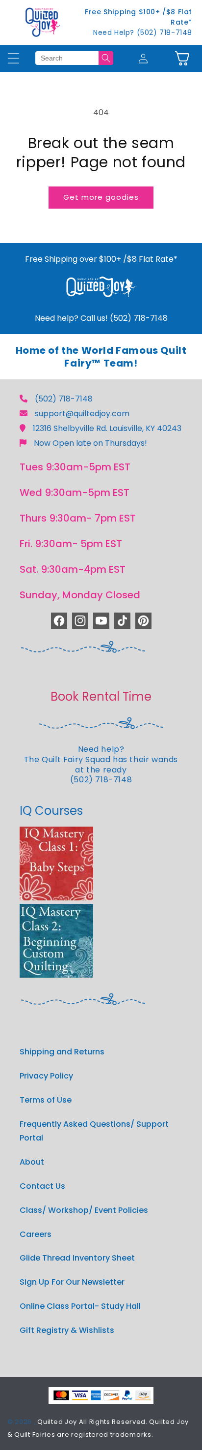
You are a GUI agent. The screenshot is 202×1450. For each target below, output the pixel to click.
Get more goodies (101, 197)
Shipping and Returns (62, 1051)
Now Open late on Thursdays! (90, 443)
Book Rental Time (101, 696)
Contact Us (42, 1186)
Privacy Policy (46, 1075)
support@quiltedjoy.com (82, 413)
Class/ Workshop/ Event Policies (84, 1210)
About (32, 1162)
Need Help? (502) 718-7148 (142, 32)
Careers (35, 1234)
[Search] (106, 58)
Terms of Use (46, 1100)
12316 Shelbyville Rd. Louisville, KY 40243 (107, 428)
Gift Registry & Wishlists (67, 1330)
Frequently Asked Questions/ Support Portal (94, 1131)
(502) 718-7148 (64, 398)
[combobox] (66, 58)
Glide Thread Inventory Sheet (77, 1258)
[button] (182, 58)
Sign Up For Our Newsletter (72, 1282)
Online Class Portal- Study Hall (80, 1306)
